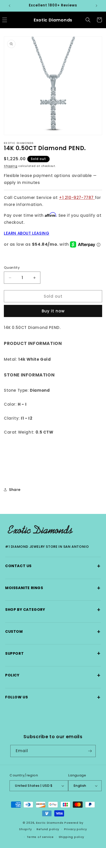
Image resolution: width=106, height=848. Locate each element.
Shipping (10, 166)
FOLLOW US (53, 697)
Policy (53, 675)
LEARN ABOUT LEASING (26, 233)
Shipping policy (71, 837)
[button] (88, 20)
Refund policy (48, 829)
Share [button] (15, 489)
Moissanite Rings (53, 588)
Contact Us (53, 566)
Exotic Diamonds (50, 823)
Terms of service (40, 837)
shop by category (53, 610)
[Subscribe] (89, 751)
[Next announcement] (96, 5)
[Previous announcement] (9, 5)
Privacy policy (75, 829)
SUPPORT (53, 653)
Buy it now (53, 311)
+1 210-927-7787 (77, 197)
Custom (53, 632)
